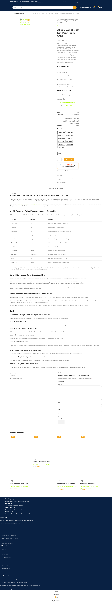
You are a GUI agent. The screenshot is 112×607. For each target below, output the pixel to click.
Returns (3, 560)
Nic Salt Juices (67, 178)
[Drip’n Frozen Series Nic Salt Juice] (68, 446)
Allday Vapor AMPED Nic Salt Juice (19, 483)
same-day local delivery (36, 204)
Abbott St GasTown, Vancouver (9, 541)
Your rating (61, 381)
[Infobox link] (46, 500)
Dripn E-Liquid (70, 486)
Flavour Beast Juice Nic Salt (87, 483)
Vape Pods (4, 571)
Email (59, 409)
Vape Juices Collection (69, 105)
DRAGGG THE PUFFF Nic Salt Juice (42, 461)
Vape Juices (4, 573)
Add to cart (69, 159)
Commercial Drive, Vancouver (9, 535)
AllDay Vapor (63, 182)
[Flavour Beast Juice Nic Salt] (91, 446)
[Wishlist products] (90, 7)
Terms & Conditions (6, 557)
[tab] (52, 188)
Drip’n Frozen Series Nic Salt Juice (66, 483)
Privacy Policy (5, 554)
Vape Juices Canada (70, 19)
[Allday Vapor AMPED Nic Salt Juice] (21, 446)
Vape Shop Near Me (23, 204)
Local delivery (13, 579)
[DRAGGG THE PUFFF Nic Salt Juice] (44, 446)
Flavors (59, 128)
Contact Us (4, 552)
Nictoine (59, 151)
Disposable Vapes (6, 565)
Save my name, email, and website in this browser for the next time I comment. (77, 418)
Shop (62, 19)
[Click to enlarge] (23, 22)
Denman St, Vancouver (7, 543)
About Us (4, 549)
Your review (61, 384)
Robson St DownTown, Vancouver (10, 538)
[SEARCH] (75, 7)
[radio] (62, 132)
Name (59, 402)
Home (58, 19)
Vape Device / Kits (6, 568)
